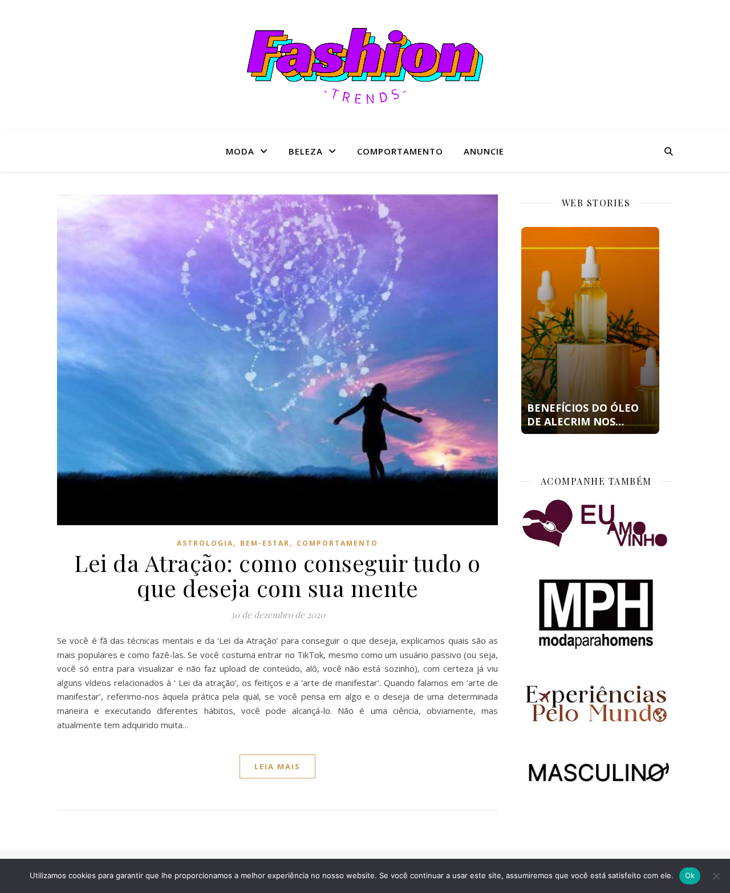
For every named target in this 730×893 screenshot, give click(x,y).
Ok (690, 875)
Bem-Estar (265, 543)
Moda (240, 151)
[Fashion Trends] (365, 66)
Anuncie (484, 151)
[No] (715, 876)
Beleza (306, 151)
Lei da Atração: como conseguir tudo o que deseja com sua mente (277, 575)
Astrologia (205, 543)
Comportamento (400, 151)
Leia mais (277, 766)
